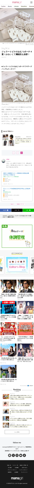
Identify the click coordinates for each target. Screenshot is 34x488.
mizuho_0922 (29, 44)
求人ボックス (10, 199)
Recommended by (23, 385)
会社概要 (16, 472)
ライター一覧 (15, 465)
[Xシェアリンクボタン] (13, 455)
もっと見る (17, 432)
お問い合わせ (24, 467)
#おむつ (12, 204)
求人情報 (10, 467)
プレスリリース (24, 472)
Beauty (10, 6)
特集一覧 (9, 465)
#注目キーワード (21, 204)
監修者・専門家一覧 (24, 465)
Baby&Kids (24, 6)
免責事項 (9, 472)
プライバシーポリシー (12, 469)
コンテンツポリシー (23, 469)
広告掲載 (17, 467)
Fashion (3, 6)
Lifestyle (16, 6)
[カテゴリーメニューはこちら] (31, 2)
